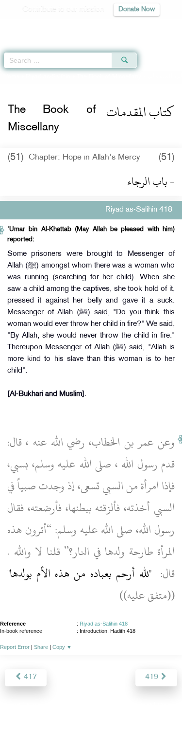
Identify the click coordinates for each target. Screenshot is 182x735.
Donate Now (136, 9)
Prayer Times (114, 27)
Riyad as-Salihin (48, 77)
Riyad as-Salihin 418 (104, 624)
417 (29, 677)
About (10, 706)
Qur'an (39, 27)
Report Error (15, 647)
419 (152, 677)
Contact (139, 706)
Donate (169, 706)
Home (11, 77)
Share (41, 647)
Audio (154, 27)
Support (64, 706)
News (35, 706)
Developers (101, 706)
